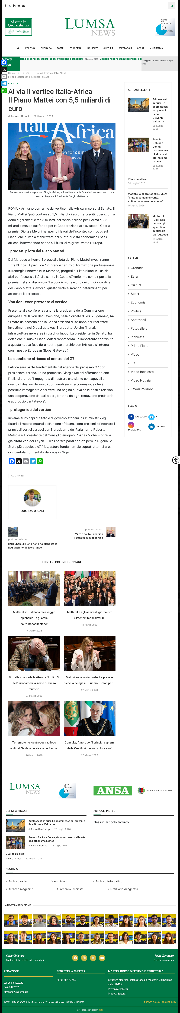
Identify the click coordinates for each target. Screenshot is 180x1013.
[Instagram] (84, 958)
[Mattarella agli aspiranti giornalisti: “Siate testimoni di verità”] (89, 588)
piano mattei (17, 476)
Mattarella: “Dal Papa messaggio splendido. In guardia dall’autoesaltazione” (34, 617)
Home (11, 73)
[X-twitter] (93, 958)
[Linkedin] (14, 5)
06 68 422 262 (15, 982)
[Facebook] (6, 5)
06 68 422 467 (68, 979)
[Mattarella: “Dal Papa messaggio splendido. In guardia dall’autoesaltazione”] (34, 588)
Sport (140, 48)
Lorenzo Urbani (20, 116)
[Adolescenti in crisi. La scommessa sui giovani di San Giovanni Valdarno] (138, 105)
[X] (4, 69)
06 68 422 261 (12, 987)
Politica (30, 48)
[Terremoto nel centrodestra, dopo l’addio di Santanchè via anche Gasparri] (34, 718)
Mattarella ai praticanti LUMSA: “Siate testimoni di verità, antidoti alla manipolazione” (147, 197)
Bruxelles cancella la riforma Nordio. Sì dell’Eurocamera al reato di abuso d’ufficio (34, 683)
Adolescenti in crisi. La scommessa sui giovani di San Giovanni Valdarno (160, 110)
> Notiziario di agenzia (123, 889)
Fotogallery (139, 328)
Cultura (108, 48)
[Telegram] (4, 83)
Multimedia (156, 48)
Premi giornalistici (118, 989)
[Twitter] (9, 5)
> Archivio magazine (19, 889)
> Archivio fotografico (107, 881)
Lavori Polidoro (142, 389)
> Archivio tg (60, 881)
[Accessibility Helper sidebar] (176, 460)
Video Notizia (141, 380)
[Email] (23, 5)
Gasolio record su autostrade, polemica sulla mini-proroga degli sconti (128, 58)
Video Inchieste (142, 372)
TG (133, 363)
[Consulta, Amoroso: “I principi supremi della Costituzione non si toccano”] (89, 718)
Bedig (101, 1010)
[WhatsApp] (4, 90)
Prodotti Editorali (117, 993)
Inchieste (92, 48)
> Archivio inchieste (70, 889)
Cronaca (46, 48)
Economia (75, 48)
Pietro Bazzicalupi (40, 829)
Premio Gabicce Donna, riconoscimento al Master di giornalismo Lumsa (160, 150)
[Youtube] (18, 5)
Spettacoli (125, 48)
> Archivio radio (16, 881)
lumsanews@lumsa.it (16, 991)
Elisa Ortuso (14, 858)
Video (135, 354)
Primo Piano (140, 346)
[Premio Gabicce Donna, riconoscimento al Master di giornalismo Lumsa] (138, 145)
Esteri (60, 48)
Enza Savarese (39, 845)
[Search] (171, 5)
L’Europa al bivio (138, 179)
